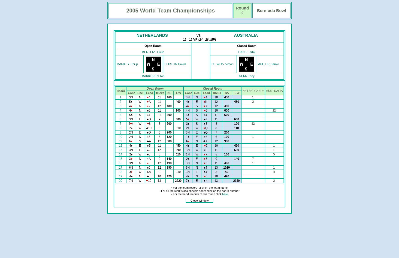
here (225, 194)
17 (121, 167)
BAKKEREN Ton (153, 76)
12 (121, 145)
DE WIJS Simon (222, 64)
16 (121, 163)
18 (121, 172)
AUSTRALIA (246, 35)
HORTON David (175, 64)
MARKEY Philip (127, 64)
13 (121, 150)
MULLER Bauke (268, 64)
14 (121, 154)
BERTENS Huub (153, 52)
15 (121, 159)
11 (121, 141)
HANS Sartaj (246, 52)
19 (121, 176)
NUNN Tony (247, 76)
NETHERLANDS (152, 35)
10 (121, 137)
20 (121, 180)
